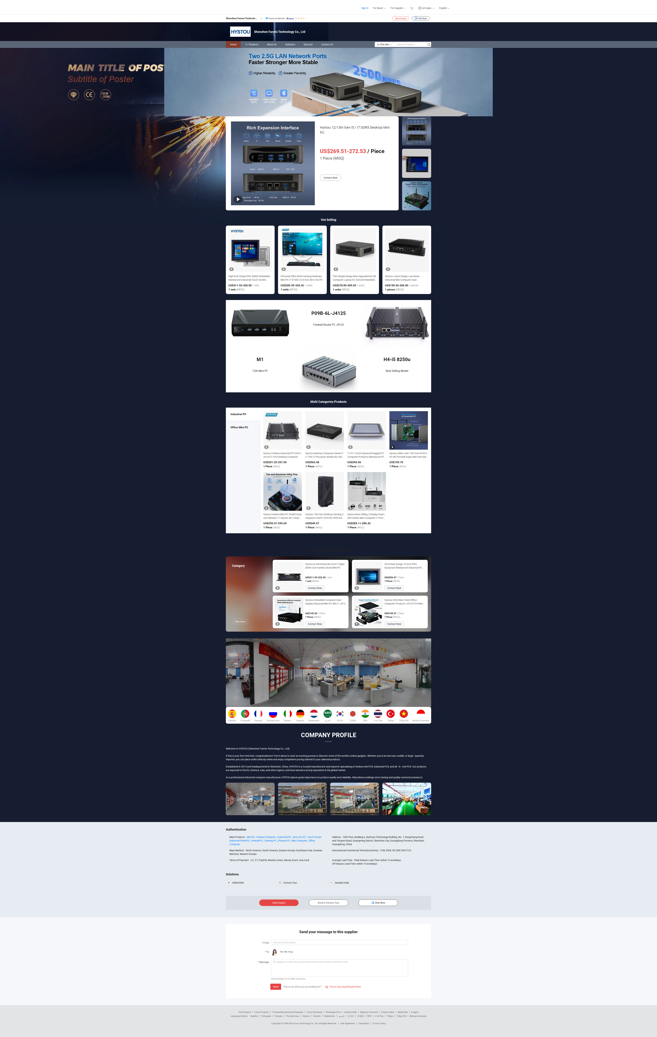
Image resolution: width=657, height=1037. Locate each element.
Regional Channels (369, 1012)
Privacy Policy (379, 1023)
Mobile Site (403, 1012)
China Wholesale (314, 1012)
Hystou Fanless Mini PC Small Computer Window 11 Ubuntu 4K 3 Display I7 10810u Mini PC (282, 518)
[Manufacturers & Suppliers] (227, 7)
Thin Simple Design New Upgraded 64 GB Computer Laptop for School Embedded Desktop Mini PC (354, 278)
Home (233, 44)
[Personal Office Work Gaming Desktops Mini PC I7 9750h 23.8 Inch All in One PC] (302, 250)
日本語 (361, 1016)
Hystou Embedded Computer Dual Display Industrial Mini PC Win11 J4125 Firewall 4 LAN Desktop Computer (326, 601)
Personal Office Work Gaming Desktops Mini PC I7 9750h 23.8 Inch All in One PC (302, 278)
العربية (341, 1016)
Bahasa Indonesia (418, 1016)
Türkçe (390, 1016)
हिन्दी (369, 1016)
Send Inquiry (401, 18)
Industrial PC (284, 837)
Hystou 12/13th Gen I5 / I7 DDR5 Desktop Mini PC (355, 130)
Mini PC (251, 837)
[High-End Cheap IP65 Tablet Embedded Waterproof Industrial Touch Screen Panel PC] (250, 250)
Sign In (365, 8)
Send (275, 986)
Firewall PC (257, 840)
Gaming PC (270, 840)
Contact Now (331, 177)
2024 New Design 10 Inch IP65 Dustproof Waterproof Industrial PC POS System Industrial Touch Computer (403, 565)
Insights (415, 1012)
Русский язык (292, 1016)
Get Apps (426, 8)
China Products (261, 1012)
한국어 (351, 1016)
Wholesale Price (333, 1012)
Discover (308, 44)
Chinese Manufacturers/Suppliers (287, 1012)
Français (279, 1016)
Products (253, 44)
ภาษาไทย (379, 1016)
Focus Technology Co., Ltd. (306, 1023)
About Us (272, 44)
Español (254, 1016)
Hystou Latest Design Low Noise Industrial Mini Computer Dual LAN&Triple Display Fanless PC (402, 278)
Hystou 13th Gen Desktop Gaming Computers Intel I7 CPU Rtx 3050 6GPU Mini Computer (324, 518)
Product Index (387, 1012)
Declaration (364, 1023)
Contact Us (327, 44)
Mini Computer (299, 840)
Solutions (290, 44)
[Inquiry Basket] (412, 8)
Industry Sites (350, 1012)
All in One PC (299, 837)
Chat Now (422, 18)
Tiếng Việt (401, 1016)
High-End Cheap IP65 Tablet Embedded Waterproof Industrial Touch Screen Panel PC (249, 278)
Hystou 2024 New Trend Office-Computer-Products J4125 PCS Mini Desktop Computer (403, 601)
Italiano (306, 1016)
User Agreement (347, 1023)
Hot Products (245, 1012)
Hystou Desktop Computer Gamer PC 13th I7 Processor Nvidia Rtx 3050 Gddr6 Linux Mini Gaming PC (324, 457)
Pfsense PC (284, 840)
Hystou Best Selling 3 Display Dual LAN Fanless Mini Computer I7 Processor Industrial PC (366, 518)
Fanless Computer (266, 837)
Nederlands (329, 1016)
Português (266, 1016)
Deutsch (317, 1016)
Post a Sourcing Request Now (343, 986)
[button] (325, 112)
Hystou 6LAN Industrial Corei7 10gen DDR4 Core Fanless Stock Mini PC (325, 565)
